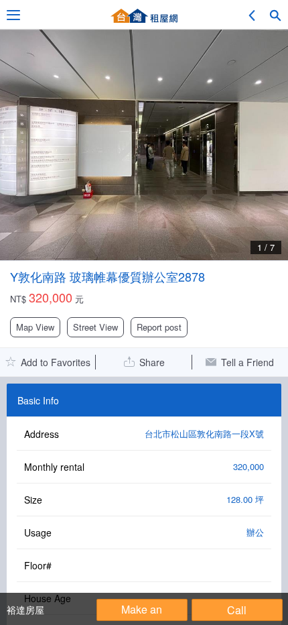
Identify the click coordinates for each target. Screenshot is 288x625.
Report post (159, 327)
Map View (35, 327)
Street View (95, 327)
